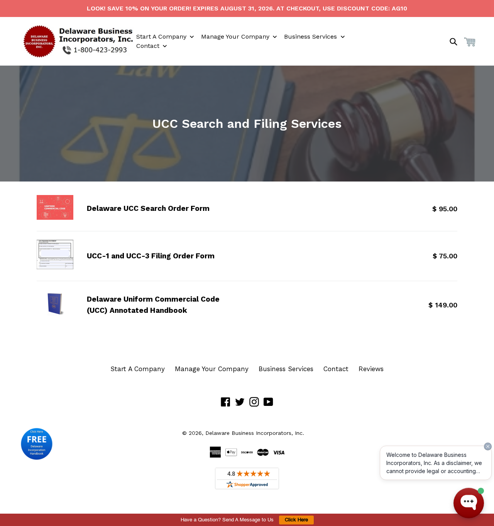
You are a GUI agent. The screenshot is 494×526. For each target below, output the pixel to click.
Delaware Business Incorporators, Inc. (254, 433)
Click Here (296, 520)
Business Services (286, 369)
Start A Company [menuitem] (161, 36)
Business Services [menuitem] (310, 36)
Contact (336, 369)
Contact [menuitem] (147, 45)
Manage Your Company (212, 369)
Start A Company (137, 369)
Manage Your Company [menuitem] (235, 36)
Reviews (371, 369)
